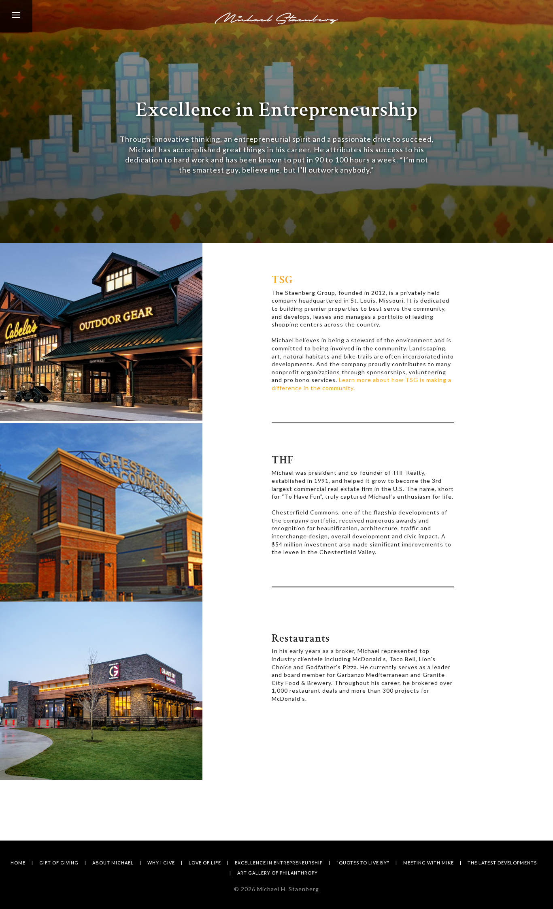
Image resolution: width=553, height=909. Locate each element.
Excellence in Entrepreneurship (279, 862)
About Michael (113, 862)
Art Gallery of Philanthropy (277, 872)
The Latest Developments (502, 862)
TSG (282, 280)
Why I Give (161, 862)
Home (18, 862)
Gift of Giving (59, 862)
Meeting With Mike (428, 862)
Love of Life (205, 862)
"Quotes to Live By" (362, 862)
